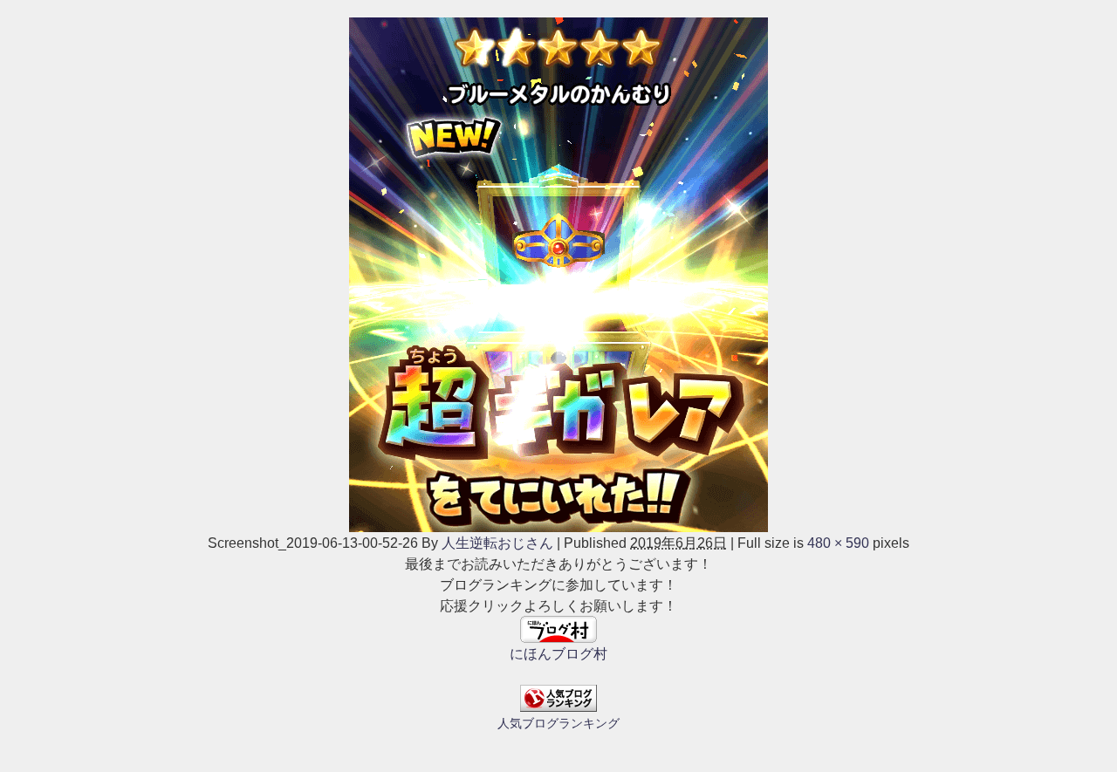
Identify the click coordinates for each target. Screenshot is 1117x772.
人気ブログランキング (558, 723)
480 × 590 (838, 543)
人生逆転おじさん (497, 543)
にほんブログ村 (558, 653)
